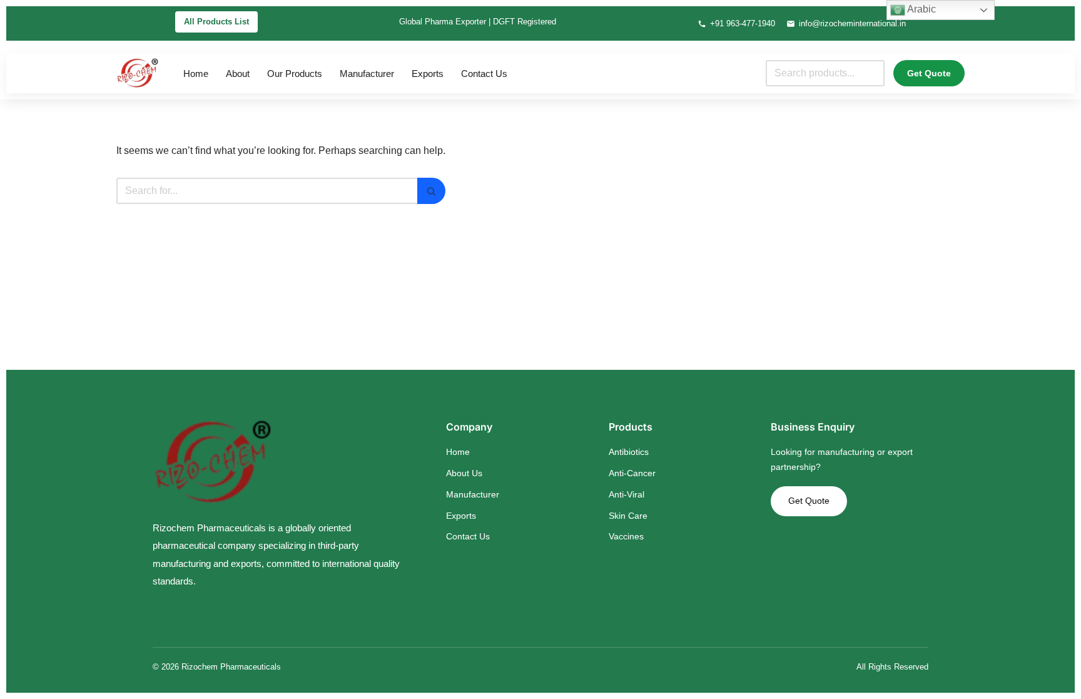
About (238, 73)
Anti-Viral (626, 494)
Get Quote (929, 73)
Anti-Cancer (632, 473)
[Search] (431, 191)
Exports (428, 73)
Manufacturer (367, 73)
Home (195, 73)
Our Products (294, 73)
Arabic (920, 9)
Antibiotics (629, 452)
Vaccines (626, 536)
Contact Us (484, 73)
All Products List (216, 21)
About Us (464, 473)
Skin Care (628, 516)
